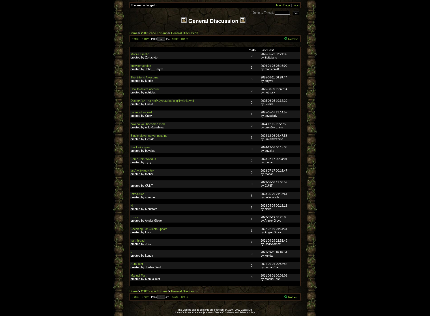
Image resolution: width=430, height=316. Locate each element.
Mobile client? (139, 54)
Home (133, 33)
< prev (145, 38)
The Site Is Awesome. (145, 77)
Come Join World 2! (143, 159)
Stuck (134, 217)
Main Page (283, 5)
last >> (184, 38)
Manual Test (138, 275)
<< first (135, 38)
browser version (141, 65)
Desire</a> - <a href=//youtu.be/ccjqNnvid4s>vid (162, 100)
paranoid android (141, 112)
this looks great (140, 147)
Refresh (292, 39)
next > (175, 38)
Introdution (137, 194)
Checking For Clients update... (150, 229)
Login (295, 5)
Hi (132, 205)
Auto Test (137, 264)
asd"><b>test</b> (142, 170)
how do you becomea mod (148, 124)
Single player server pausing (149, 135)
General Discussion (184, 33)
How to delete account (145, 89)
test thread (137, 240)
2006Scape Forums (154, 33)
